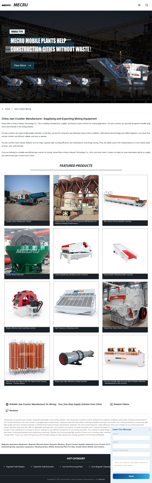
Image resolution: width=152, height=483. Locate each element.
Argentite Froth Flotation (15, 467)
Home (7, 109)
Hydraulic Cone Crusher (95, 444)
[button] (139, 5)
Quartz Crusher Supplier (75, 444)
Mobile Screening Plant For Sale (62, 447)
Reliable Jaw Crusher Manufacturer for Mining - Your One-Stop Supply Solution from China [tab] (56, 404)
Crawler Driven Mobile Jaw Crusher (90, 447)
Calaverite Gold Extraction (43, 467)
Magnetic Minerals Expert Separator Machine (46, 444)
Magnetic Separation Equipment (15, 444)
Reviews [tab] (14, 410)
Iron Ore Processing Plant (72, 467)
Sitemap (102, 479)
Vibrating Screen (41, 447)
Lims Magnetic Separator (101, 467)
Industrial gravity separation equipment (18, 447)
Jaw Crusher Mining (22, 109)
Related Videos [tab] (121, 404)
